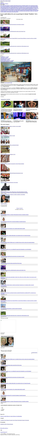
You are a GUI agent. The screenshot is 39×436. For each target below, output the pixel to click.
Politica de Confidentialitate (17, 416)
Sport (14, 420)
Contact (6, 0)
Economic (11, 420)
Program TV (5, 432)
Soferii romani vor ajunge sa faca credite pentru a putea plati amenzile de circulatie (14, 191)
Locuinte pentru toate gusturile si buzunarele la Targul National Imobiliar (12, 163)
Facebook (8, 82)
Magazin (7, 420)
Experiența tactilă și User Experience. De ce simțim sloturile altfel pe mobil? (13, 228)
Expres (5, 420)
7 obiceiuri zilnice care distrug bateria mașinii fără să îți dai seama (11, 263)
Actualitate (2, 420)
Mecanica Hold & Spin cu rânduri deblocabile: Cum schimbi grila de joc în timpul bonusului (17, 7)
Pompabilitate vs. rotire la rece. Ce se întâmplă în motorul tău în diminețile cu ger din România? (19, 9)
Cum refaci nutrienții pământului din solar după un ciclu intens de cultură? (12, 24)
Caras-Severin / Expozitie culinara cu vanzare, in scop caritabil (11, 126)
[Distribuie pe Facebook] (0, 26)
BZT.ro (1, 3)
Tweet (5, 82)
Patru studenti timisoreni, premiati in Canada (8, 135)
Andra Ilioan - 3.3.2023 (4, 57)
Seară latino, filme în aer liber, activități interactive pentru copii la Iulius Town (12, 31)
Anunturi (9, 0)
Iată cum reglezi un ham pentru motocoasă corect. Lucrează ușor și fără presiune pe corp (14, 46)
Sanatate (23, 420)
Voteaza (2, 410)
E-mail (11, 82)
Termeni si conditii (3, 416)
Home (1, 0)
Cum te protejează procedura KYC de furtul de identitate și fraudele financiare (13, 221)
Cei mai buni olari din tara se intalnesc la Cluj (8, 154)
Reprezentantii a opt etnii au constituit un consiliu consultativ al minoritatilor (13, 194)
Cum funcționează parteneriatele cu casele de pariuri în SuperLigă (11, 308)
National (16, 420)
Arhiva (4, 0)
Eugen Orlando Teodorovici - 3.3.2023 (6, 61)
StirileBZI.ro (2, 424)
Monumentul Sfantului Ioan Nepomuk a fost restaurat (9, 182)
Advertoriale (27, 420)
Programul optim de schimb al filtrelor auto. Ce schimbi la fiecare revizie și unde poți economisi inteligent (19, 8)
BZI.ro (6, 424)
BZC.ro (4, 3)
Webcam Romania (10, 424)
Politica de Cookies (10, 416)
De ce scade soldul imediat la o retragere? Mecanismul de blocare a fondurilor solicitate (14, 5)
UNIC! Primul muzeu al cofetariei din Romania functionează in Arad (12, 173)
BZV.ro (7, 3)
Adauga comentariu (4, 203)
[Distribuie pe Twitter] (1, 26)
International (20, 420)
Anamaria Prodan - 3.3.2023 (5, 59)
